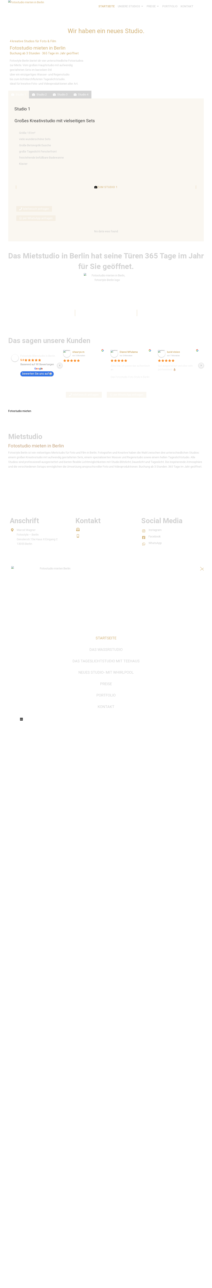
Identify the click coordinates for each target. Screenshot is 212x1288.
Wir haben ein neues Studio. (106, 31)
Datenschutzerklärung (62, 556)
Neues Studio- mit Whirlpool (106, 672)
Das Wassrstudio (106, 649)
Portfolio (106, 695)
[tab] (18, 94)
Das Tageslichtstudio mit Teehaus (106, 661)
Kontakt (16, 556)
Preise (106, 684)
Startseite (106, 638)
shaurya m (78, 351)
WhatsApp (155, 543)
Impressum (34, 556)
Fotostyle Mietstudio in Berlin (37, 355)
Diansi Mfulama (129, 351)
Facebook (155, 536)
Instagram (155, 530)
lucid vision (173, 351)
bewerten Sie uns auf (35, 373)
